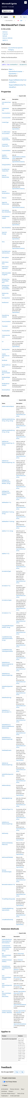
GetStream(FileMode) (7, 857)
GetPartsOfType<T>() (7, 809)
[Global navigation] (1, 17)
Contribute (4, 1091)
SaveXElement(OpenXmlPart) (7, 985)
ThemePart (5, 326)
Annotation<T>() (6, 585)
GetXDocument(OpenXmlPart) (6, 955)
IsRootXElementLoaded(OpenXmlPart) (6, 967)
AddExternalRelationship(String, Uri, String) (8, 443)
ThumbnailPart (6, 330)
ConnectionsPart (6, 117)
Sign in (25, 17)
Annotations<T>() (6, 613)
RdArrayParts (5, 257)
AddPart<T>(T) (5, 553)
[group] (14, 64)
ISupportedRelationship (16, 80)
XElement (20, 960)
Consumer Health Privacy (7, 1093)
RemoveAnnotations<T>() (8, 884)
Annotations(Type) (6, 600)
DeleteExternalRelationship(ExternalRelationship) (7, 664)
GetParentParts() (6, 785)
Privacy (10, 1091)
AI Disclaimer (4, 1089)
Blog (22, 1089)
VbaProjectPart (6, 349)
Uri (3, 341)
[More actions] (25, 20)
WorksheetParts (6, 390)
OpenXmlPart (13, 74)
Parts (3, 241)
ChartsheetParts (6, 113)
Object (11, 69)
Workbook (4, 360)
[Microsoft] (14, 17)
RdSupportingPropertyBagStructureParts (5, 287)
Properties (5, 34)
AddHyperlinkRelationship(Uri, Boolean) (6, 493)
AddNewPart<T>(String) (8, 521)
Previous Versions (14, 1089)
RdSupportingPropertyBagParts (5, 280)
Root (21, 979)
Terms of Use (20, 1093)
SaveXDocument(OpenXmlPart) (6, 977)
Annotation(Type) (6, 571)
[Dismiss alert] (25, 2)
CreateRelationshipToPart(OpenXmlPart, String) (7, 638)
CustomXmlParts (6, 150)
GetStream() (5, 833)
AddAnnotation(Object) (8, 406)
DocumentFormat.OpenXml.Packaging (9, 20)
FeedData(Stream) (6, 750)
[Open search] (20, 17)
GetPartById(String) (7, 798)
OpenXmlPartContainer (15, 71)
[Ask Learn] (18, 20)
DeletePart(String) (6, 697)
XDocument (21, 953)
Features (4, 198)
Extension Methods (7, 38)
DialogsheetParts (6, 164)
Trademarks (4, 1096)
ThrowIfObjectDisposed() (8, 899)
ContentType (5, 122)
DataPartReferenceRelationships (5, 156)
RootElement (5, 302)
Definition (5, 32)
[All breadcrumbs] (2, 20)
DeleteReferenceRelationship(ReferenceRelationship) (8, 726)
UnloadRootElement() (7, 919)
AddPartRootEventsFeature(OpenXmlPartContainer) (7, 941)
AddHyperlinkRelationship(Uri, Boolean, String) (6, 481)
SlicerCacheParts (6, 321)
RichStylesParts (6, 298)
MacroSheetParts (6, 227)
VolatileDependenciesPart (5, 355)
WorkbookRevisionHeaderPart (6, 372)
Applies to (5, 40)
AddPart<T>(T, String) (7, 531)
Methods (4, 36)
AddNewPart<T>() (6, 502)
